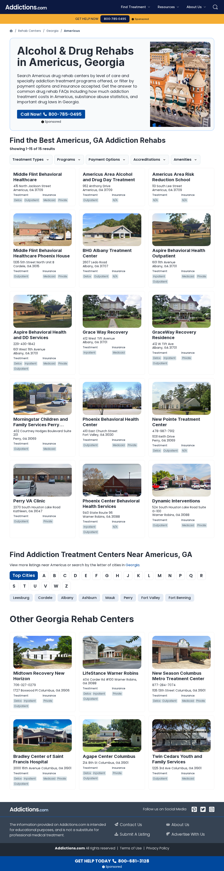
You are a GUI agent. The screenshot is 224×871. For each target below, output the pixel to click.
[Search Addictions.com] (215, 6)
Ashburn (89, 597)
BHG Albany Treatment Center (107, 253)
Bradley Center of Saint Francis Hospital (38, 759)
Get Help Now (86, 19)
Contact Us (131, 824)
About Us (180, 824)
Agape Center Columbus (109, 756)
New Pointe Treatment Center (176, 422)
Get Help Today (112, 861)
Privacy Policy (157, 848)
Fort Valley (150, 597)
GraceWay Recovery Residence (174, 334)
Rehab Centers (29, 31)
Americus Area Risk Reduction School (173, 177)
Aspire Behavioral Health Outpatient (178, 253)
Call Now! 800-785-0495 (51, 114)
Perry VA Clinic (29, 501)
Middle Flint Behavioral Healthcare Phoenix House (41, 253)
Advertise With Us (188, 834)
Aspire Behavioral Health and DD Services (39, 334)
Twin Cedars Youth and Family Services (177, 759)
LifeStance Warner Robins (110, 673)
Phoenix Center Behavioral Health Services (111, 503)
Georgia (52, 31)
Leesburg (21, 597)
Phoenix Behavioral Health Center (111, 422)
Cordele (45, 597)
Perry (128, 597)
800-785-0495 (115, 19)
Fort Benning (180, 597)
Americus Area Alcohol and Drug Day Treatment (109, 177)
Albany (67, 597)
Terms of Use (131, 848)
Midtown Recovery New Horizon (39, 676)
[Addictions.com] (12, 31)
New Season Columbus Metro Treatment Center (178, 676)
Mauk (110, 597)
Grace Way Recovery (105, 332)
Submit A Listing (135, 834)
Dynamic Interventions (176, 501)
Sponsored (142, 19)
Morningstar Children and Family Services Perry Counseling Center (40, 425)
